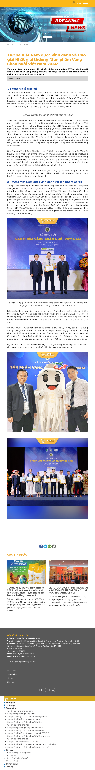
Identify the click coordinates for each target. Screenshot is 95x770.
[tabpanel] (47, 24)
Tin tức (14, 44)
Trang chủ (10, 702)
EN (80, 4)
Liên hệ (10, 682)
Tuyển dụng (11, 764)
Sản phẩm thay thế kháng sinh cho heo (25, 730)
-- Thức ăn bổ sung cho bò (16, 739)
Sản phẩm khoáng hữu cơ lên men (23, 719)
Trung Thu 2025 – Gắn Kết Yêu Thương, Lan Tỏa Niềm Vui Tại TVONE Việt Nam (65, 590)
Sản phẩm (12, 674)
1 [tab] (47, 37)
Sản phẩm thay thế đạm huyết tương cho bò (28, 747)
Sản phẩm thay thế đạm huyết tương (24, 722)
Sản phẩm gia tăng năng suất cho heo (25, 728)
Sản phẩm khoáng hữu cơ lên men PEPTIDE (28, 733)
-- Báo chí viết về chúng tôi (16, 758)
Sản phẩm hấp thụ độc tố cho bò (22, 742)
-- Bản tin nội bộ (11, 761)
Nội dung (15, 78)
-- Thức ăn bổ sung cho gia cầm (18, 711)
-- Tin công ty (10, 755)
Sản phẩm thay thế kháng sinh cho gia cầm (27, 716)
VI (77, 4)
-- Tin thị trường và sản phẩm (17, 753)
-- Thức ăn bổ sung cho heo (16, 725)
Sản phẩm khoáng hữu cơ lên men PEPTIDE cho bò (31, 744)
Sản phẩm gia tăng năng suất (21, 714)
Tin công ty (24, 44)
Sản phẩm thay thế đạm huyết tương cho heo (28, 736)
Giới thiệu (11, 670)
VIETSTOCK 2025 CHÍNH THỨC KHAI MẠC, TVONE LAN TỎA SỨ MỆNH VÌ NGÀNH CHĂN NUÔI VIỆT (26, 590)
